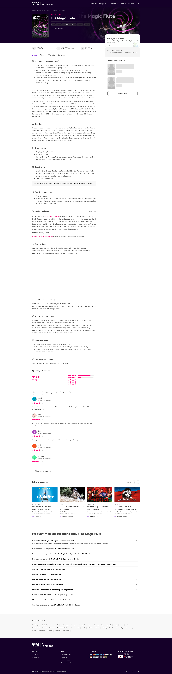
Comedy (108, 625)
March (111, 628)
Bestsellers (45, 625)
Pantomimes (36, 628)
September (42, 631)
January (97, 628)
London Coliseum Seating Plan (42, 236)
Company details (66, 654)
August (34, 631)
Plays (102, 625)
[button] (93, 4)
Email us (36, 657)
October (49, 631)
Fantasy (80, 25)
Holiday (73, 625)
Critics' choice (82, 625)
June (126, 628)
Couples (76, 628)
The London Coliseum (52, 216)
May (121, 628)
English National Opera (69, 25)
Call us (36, 654)
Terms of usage (65, 660)
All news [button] (128, 482)
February (104, 628)
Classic (59, 25)
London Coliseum (57, 28)
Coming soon (65, 625)
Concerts (52, 628)
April (116, 628)
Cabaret (44, 628)
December (66, 631)
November (58, 631)
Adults (83, 628)
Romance (86, 25)
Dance (115, 625)
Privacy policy (65, 657)
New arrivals (54, 625)
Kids (71, 628)
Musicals (96, 625)
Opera (48, 10)
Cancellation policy (66, 663)
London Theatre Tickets (38, 10)
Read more (92, 211)
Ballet (127, 625)
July (131, 628)
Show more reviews (43, 471)
